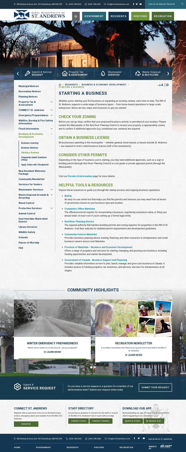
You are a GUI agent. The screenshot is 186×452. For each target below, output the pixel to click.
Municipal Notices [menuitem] (29, 86)
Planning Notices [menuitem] (28, 96)
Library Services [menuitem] (28, 226)
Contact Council (101, 421)
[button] (51, 102)
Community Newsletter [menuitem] (32, 179)
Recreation (126, 447)
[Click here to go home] (62, 84)
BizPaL (68, 196)
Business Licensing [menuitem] (30, 143)
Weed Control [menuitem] (26, 203)
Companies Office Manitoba (80, 208)
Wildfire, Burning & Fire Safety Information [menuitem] (36, 122)
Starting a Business (71, 87)
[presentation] (18, 73)
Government (43, 447)
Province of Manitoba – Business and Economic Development (98, 247)
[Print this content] (167, 85)
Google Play (154, 421)
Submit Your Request (155, 387)
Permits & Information (80, 176)
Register (26, 424)
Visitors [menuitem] (140, 16)
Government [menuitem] (94, 16)
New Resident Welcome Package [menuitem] (32, 172)
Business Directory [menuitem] (29, 148)
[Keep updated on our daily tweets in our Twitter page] (137, 5)
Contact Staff (78, 421)
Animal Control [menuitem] (27, 213)
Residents (71, 84)
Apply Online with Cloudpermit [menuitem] (35, 164)
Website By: (153, 448)
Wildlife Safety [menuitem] (27, 232)
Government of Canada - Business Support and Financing (96, 260)
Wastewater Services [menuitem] (31, 189)
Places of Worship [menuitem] (29, 242)
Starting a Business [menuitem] (30, 152)
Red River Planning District (79, 221)
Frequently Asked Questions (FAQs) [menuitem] (34, 158)
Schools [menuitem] (23, 237)
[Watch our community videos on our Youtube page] (141, 5)
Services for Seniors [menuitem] (30, 184)
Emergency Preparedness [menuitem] (33, 115)
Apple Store (133, 421)
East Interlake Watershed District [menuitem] (33, 220)
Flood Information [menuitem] (29, 128)
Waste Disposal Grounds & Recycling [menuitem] (34, 196)
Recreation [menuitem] (163, 16)
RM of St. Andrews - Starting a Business (39, 14)
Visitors (99, 447)
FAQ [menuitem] (21, 247)
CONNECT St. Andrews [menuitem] (31, 110)
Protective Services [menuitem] (30, 208)
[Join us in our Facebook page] (134, 5)
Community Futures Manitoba (81, 234)
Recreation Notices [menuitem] (30, 91)
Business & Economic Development (104, 84)
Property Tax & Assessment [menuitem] (27, 103)
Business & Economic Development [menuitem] (31, 135)
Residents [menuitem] (119, 16)
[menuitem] (76, 16)
